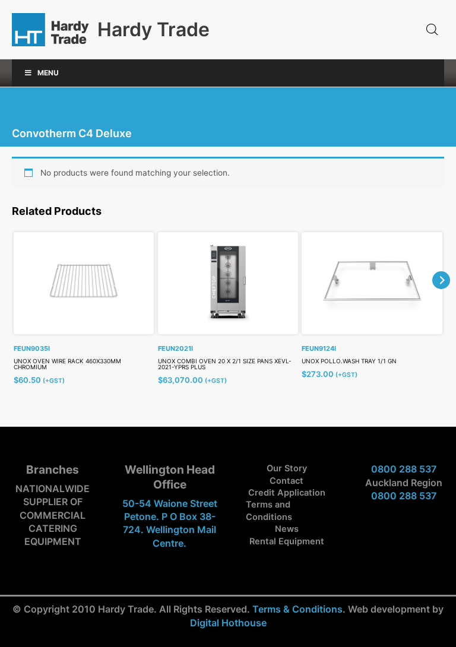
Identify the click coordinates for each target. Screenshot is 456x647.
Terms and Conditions (269, 510)
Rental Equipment (286, 541)
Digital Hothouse (228, 623)
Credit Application (286, 492)
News (287, 529)
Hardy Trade (153, 29)
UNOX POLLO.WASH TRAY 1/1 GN (349, 360)
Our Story (287, 468)
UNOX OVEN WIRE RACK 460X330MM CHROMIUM (67, 363)
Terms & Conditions (297, 609)
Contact (286, 480)
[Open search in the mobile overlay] (432, 30)
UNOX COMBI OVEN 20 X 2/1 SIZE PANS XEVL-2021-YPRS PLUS (225, 363)
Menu (48, 72)
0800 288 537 (403, 469)
